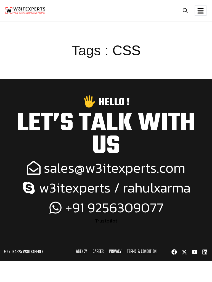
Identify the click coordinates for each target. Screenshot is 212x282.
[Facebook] (174, 252)
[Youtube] (195, 252)
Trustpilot (106, 220)
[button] (185, 10)
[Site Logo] (25, 10)
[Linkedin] (205, 252)
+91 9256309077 (115, 207)
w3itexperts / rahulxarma (114, 187)
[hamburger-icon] (200, 11)
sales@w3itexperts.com (114, 168)
